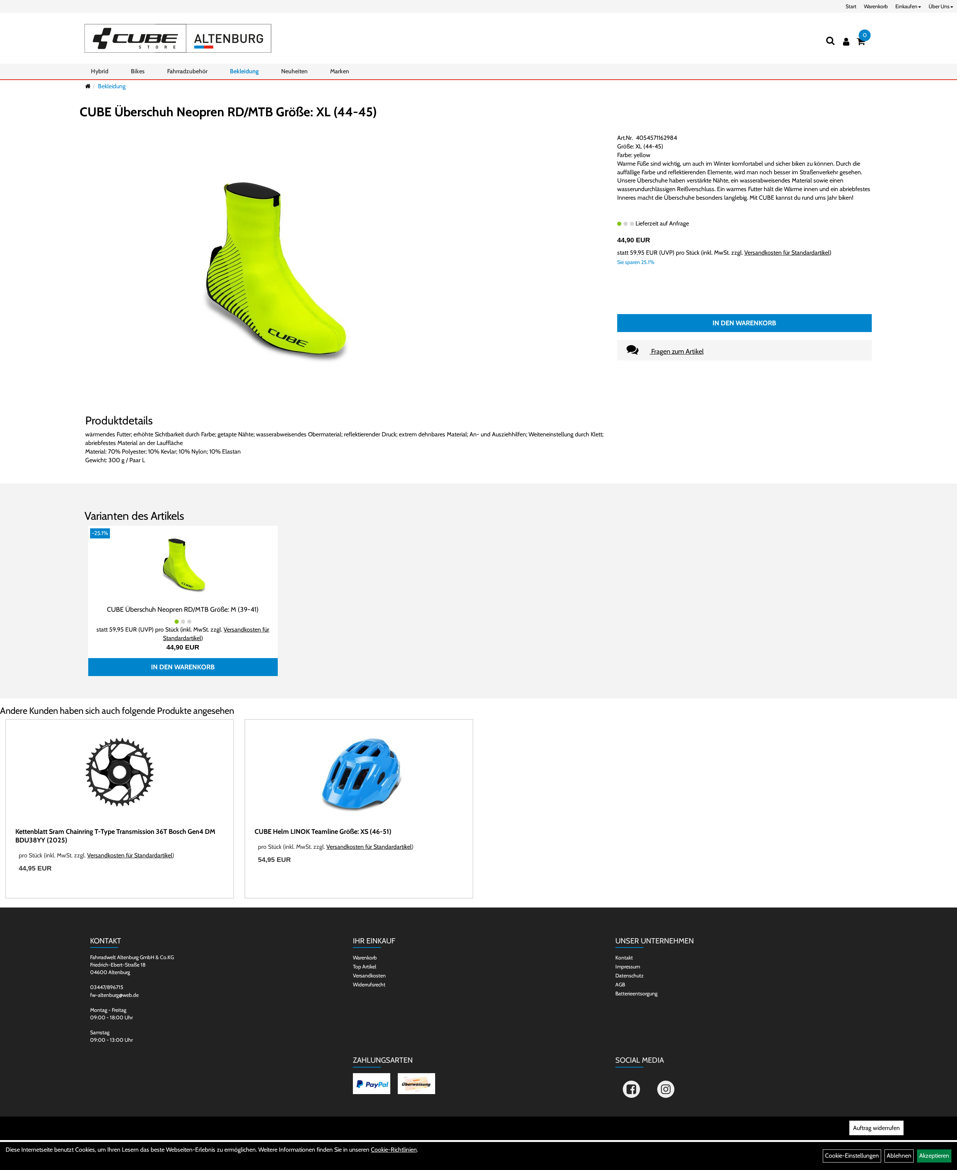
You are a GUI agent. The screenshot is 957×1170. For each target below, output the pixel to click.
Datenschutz (629, 975)
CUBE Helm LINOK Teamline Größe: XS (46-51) (323, 831)
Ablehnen (899, 1155)
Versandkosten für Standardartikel (787, 252)
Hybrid (99, 71)
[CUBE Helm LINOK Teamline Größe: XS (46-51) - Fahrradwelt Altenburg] (359, 773)
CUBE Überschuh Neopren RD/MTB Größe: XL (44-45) (228, 112)
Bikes (138, 71)
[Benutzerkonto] (846, 41)
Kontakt (624, 957)
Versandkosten (369, 975)
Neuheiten (294, 71)
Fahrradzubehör (187, 71)
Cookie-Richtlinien (394, 1149)
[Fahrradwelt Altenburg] (177, 38)
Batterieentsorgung (636, 993)
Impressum (627, 966)
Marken (339, 71)
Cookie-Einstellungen (852, 1155)
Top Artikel (364, 966)
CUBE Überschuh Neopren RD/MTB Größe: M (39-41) (183, 609)
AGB (620, 984)
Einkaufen (906, 6)
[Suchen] (830, 40)
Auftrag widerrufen (876, 1127)
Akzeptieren (934, 1155)
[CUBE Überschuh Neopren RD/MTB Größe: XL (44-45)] (272, 270)
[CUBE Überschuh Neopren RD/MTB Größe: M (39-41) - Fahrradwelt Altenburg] (183, 564)
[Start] (88, 86)
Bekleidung (244, 71)
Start (851, 6)
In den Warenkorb (744, 323)
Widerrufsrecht (369, 984)
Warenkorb (876, 6)
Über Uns (939, 6)
